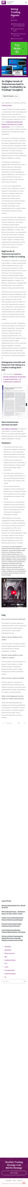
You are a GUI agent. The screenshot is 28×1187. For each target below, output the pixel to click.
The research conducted (9, 429)
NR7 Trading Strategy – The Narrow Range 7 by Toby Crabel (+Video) (13, 913)
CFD (6, 963)
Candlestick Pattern (10, 960)
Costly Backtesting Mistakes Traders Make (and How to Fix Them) (13, 931)
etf (5, 977)
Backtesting (8, 950)
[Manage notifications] (24, 1183)
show (16, 96)
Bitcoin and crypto (10, 953)
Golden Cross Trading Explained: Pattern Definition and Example (12, 919)
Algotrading (8, 946)
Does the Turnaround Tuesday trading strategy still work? (11, 925)
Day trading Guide (9, 970)
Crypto (6, 967)
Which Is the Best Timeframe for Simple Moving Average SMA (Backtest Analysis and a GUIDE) (12, 938)
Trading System (7, 105)
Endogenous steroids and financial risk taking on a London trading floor (12, 124)
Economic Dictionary (10, 973)
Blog (6, 956)
